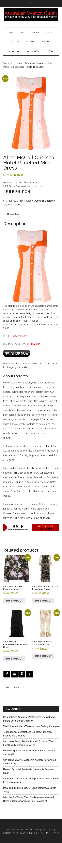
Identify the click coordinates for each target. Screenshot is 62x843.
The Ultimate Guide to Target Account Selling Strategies (31, 726)
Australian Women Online (31, 14)
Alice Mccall (14, 204)
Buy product (14, 600)
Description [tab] (13, 214)
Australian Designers (35, 63)
